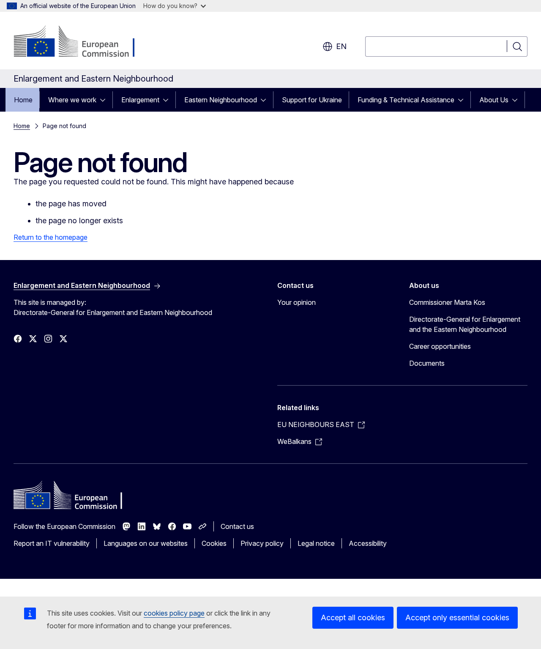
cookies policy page (174, 613)
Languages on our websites (146, 543)
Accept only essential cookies (457, 617)
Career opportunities (440, 346)
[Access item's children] (105, 100)
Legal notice (316, 543)
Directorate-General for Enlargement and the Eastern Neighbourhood (464, 324)
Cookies (214, 543)
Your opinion (296, 302)
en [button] (341, 46)
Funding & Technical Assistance (406, 100)
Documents (427, 363)
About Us (493, 100)
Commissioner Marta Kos (447, 302)
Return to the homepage (50, 237)
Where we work (72, 100)
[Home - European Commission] (82, 42)
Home (23, 100)
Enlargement (140, 100)
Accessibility (368, 543)
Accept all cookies (353, 617)
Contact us (237, 526)
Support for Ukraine (312, 100)
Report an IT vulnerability (52, 543)
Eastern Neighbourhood (220, 100)
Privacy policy (262, 543)
